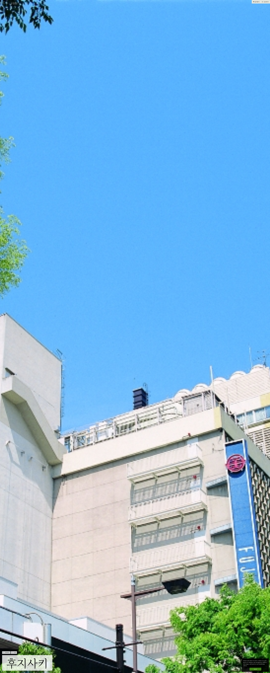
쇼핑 (15, 652)
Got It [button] (255, 669)
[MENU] (3, 3)
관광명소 (7, 652)
